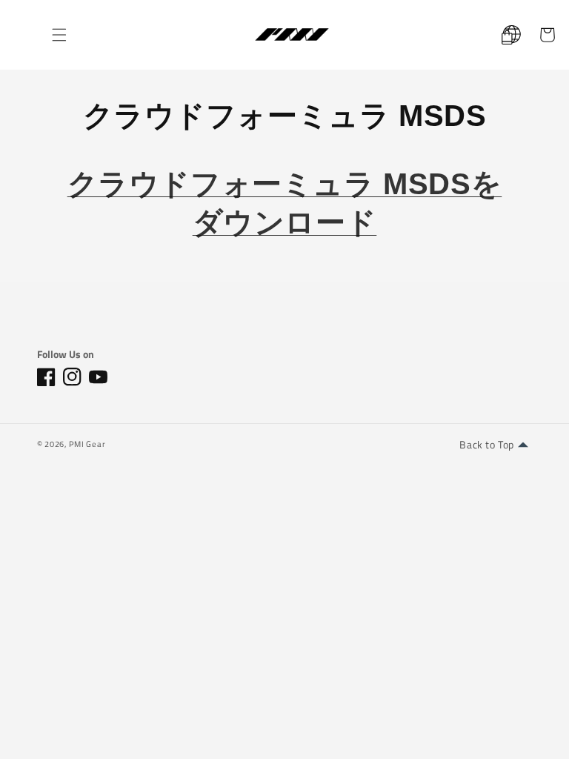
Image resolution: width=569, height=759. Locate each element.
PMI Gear (87, 444)
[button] (59, 35)
